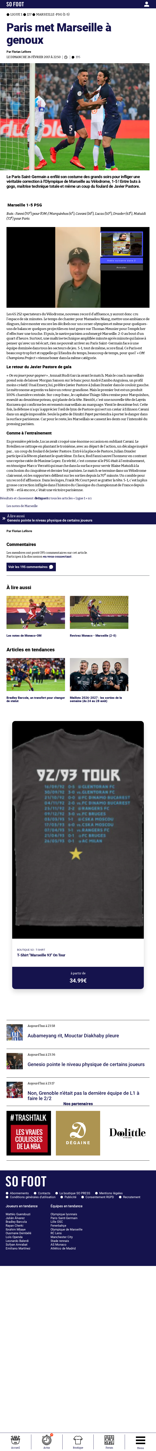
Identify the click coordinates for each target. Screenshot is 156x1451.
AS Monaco (58, 1244)
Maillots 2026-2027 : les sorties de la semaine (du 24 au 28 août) (95, 661)
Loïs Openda (14, 1237)
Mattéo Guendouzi (18, 1214)
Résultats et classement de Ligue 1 (24, 498)
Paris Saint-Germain (64, 1218)
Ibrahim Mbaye (16, 1229)
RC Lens (56, 1233)
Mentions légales (111, 1193)
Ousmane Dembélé (18, 1233)
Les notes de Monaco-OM (24, 597)
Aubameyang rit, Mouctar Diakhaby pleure (36, 1021)
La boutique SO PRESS (75, 1193)
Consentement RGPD (100, 1197)
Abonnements (19, 1193)
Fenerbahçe (58, 1225)
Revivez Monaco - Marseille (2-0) (93, 597)
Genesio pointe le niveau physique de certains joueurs (44, 1050)
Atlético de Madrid (63, 1248)
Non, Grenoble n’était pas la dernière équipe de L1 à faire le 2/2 (50, 1079)
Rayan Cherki (14, 1225)
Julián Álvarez (15, 1218)
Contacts (44, 1193)
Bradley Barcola (16, 1222)
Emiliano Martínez (18, 1248)
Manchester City (62, 1237)
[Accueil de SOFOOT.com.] (25, 4)
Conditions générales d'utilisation (32, 1197)
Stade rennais (60, 1241)
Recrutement (131, 1197)
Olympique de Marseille (66, 1229)
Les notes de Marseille (22, 506)
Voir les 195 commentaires (28, 567)
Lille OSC (57, 1222)
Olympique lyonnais (64, 1214)
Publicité (70, 1197)
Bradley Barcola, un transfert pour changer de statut (30, 661)
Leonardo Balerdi (17, 1241)
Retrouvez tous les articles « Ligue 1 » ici (63, 498)
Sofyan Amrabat (16, 1244)
